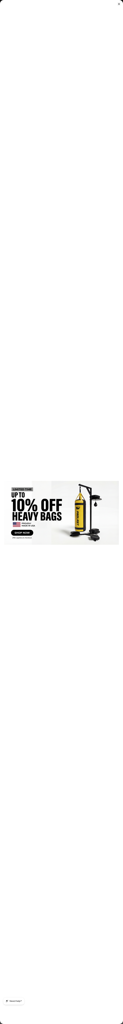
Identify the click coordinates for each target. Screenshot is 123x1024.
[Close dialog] (119, 4)
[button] (61, 513)
